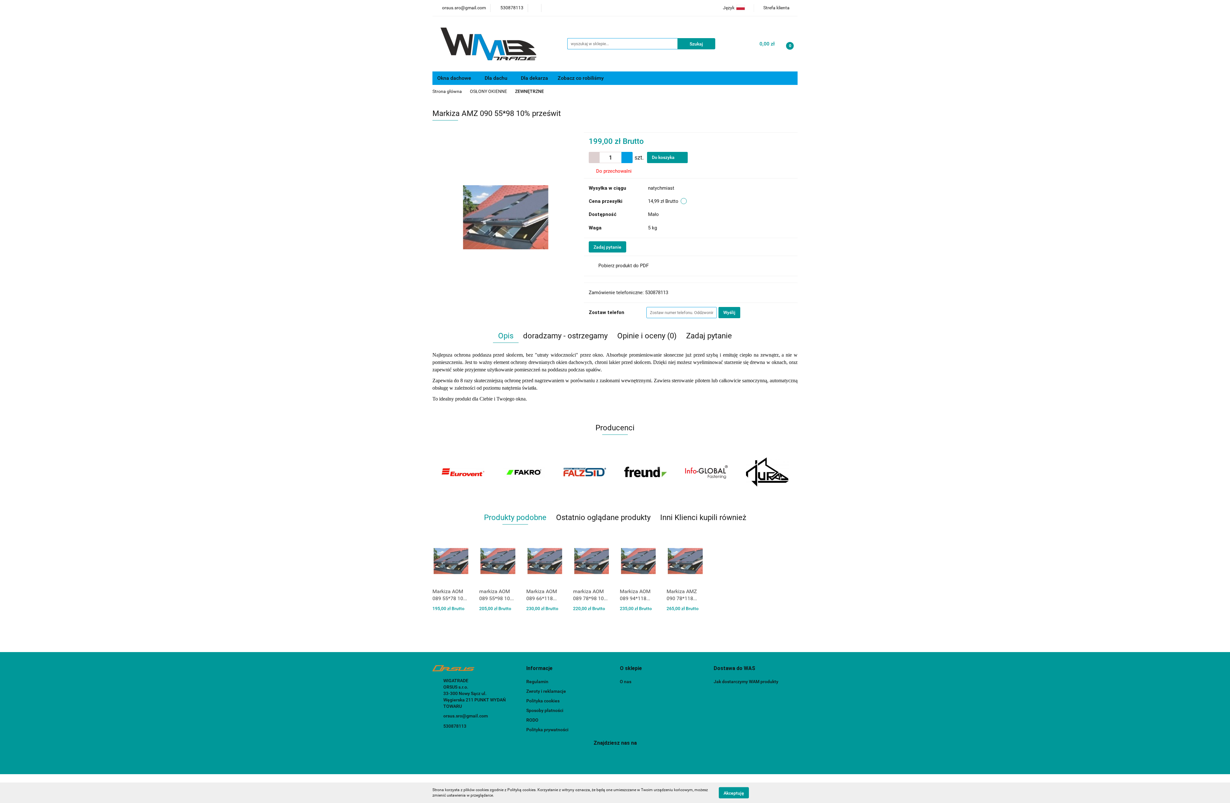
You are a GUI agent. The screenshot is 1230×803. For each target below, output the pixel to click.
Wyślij (729, 312)
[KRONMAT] (767, 472)
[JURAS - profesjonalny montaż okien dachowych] (706, 472)
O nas (625, 681)
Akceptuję (734, 792)
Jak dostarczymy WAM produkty (746, 681)
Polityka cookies (543, 700)
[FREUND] (584, 472)
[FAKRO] (462, 472)
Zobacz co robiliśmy (581, 78)
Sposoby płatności (544, 710)
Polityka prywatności (547, 729)
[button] (539, 668)
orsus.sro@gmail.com (465, 715)
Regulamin (537, 681)
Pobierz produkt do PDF (623, 266)
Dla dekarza (534, 78)
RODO (532, 720)
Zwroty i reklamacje (546, 691)
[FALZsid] (523, 472)
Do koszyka (664, 157)
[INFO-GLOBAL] (645, 472)
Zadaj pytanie (607, 247)
